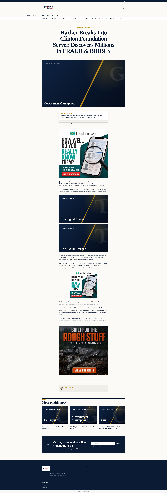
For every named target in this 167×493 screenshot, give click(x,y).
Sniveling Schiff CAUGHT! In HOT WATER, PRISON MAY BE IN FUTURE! (111, 427)
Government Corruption (83, 27)
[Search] (124, 8)
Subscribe (118, 443)
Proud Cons (62, 323)
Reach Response (86, 491)
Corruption (44, 425)
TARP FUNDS (81, 265)
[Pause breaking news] (124, 18)
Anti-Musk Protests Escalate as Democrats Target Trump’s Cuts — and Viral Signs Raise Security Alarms (87, 18)
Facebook (65, 123)
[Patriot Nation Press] (49, 8)
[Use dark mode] (124, 1)
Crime (100, 425)
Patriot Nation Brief (118, 1)
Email (69, 123)
